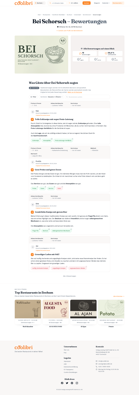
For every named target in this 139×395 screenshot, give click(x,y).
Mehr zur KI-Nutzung (75, 92)
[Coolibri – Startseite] (24, 3)
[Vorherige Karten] (18, 314)
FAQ (65, 353)
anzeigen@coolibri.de (105, 364)
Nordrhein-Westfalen (58, 14)
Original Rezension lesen (43, 115)
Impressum (67, 361)
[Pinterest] (72, 383)
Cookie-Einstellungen (70, 372)
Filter (34, 97)
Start (39, 14)
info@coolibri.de (103, 361)
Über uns (66, 350)
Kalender (105, 3)
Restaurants (117, 3)
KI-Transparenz (68, 369)
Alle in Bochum (117, 296)
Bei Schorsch (87, 14)
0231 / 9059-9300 (104, 366)
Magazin (97, 3)
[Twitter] (67, 383)
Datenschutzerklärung (71, 367)
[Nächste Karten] (121, 314)
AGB (65, 364)
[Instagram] (77, 383)
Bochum (69, 14)
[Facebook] (62, 383)
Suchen (86, 3)
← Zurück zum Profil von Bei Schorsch (69, 31)
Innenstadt (77, 14)
